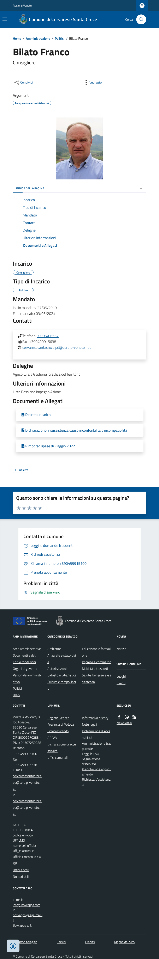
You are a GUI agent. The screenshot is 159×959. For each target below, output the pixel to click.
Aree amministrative (27, 648)
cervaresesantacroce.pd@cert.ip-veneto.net (56, 347)
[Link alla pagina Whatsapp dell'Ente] (126, 717)
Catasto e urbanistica (61, 675)
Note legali (89, 724)
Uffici (16, 695)
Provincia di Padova (60, 724)
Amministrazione (38, 38)
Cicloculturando (58, 731)
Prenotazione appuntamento (96, 772)
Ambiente (54, 648)
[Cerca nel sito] (139, 19)
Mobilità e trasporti (95, 668)
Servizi (61, 941)
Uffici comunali (57, 757)
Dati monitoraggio (25, 941)
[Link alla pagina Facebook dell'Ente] (119, 717)
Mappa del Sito (124, 941)
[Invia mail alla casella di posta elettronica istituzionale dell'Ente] (27, 782)
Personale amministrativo (27, 678)
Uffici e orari (21, 869)
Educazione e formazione (96, 652)
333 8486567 (48, 336)
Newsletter (124, 722)
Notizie (121, 648)
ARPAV (52, 737)
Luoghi (121, 676)
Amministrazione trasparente (96, 746)
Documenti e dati (24, 655)
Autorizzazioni (56, 668)
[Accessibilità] (13, 946)
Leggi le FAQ (90, 753)
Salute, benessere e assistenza (96, 678)
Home (17, 38)
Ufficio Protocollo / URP (27, 860)
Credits (90, 941)
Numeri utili (21, 876)
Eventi (121, 683)
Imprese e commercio (96, 661)
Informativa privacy (95, 717)
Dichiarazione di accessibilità (61, 747)
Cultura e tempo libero (61, 685)
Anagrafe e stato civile (62, 658)
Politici (59, 38)
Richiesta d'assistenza (96, 782)
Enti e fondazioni (24, 661)
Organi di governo (25, 668)
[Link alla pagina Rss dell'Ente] (134, 717)
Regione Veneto (22, 5)
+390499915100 (25, 753)
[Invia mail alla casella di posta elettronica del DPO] (26, 905)
